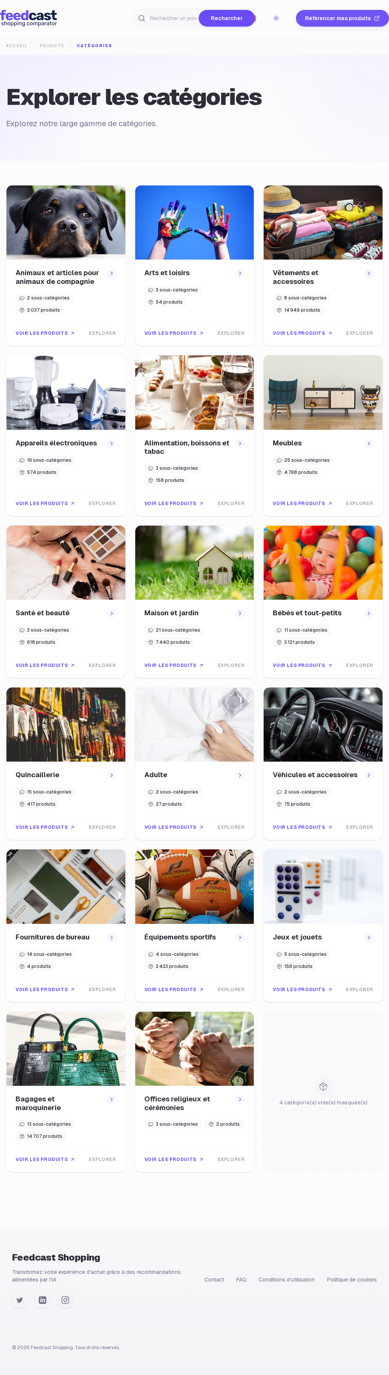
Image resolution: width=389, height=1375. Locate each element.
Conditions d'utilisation (287, 1279)
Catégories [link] (94, 45)
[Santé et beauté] (65, 602)
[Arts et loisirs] (194, 265)
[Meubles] (323, 435)
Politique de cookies (352, 1279)
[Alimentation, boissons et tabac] (194, 435)
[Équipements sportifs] (194, 925)
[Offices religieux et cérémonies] (194, 1092)
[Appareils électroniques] (65, 435)
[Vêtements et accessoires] (323, 265)
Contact (214, 1279)
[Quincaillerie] (65, 764)
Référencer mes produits (338, 18)
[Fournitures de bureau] (65, 925)
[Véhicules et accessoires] (323, 764)
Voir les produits (42, 333)
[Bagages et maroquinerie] (65, 1092)
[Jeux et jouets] (323, 925)
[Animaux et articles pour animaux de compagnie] (65, 265)
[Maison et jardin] (194, 602)
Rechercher (227, 18)
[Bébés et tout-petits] (323, 602)
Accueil (17, 45)
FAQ (241, 1279)
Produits (52, 45)
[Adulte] (194, 764)
